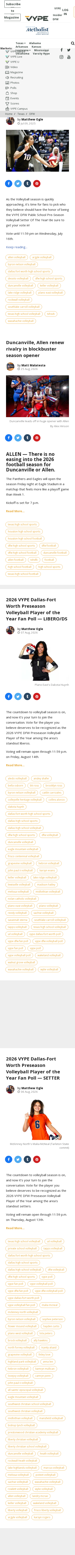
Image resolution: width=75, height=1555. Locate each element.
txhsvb (51, 314)
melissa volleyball (18, 891)
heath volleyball (49, 1453)
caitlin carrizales (51, 792)
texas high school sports (22, 524)
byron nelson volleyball (21, 264)
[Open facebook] (61, 50)
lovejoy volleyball (18, 1376)
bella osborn (15, 785)
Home (8, 114)
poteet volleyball (45, 1475)
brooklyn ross (54, 785)
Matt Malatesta (33, 365)
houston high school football (25, 538)
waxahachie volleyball (21, 321)
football (49, 560)
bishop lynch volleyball (21, 1425)
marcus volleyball (54, 1467)
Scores (14, 103)
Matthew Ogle (32, 119)
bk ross (34, 785)
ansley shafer (41, 778)
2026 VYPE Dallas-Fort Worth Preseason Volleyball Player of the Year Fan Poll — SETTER (33, 1068)
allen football (16, 560)
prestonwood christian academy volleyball (33, 1432)
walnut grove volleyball (21, 962)
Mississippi (41, 50)
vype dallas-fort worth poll (45, 934)
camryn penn (43, 1376)
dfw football (49, 545)
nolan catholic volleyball (22, 898)
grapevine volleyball (20, 863)
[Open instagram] (61, 57)
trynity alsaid (48, 1347)
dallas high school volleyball (24, 828)
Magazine (16, 72)
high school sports (49, 567)
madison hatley (46, 884)
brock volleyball (17, 1340)
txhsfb (34, 560)
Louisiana (22, 50)
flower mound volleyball (22, 1326)
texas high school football (23, 574)
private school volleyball (22, 1248)
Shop (13, 93)
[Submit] (73, 43)
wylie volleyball (49, 969)
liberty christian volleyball (23, 1439)
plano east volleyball (50, 292)
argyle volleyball (41, 257)
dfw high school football (22, 552)
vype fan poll (15, 948)
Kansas (36, 46)
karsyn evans (47, 870)
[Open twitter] (68, 50)
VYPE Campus (19, 108)
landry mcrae (40, 1496)
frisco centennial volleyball (23, 856)
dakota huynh (16, 807)
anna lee (48, 1361)
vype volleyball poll (19, 955)
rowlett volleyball (18, 1489)
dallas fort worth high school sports (29, 271)
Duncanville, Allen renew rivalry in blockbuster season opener (35, 348)
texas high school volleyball (24, 314)
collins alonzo (57, 799)
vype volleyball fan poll (21, 1305)
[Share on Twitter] (18, 183)
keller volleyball (49, 285)
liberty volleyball (17, 1510)
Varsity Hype (41, 53)
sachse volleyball (44, 913)
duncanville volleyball (20, 285)
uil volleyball (15, 934)
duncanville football (55, 552)
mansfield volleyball (51, 1418)
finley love (44, 1354)
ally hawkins (41, 1340)
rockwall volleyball (19, 299)
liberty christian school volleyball (27, 1446)
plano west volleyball (20, 1333)
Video (14, 67)
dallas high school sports (23, 821)
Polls (13, 88)
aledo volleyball (17, 778)
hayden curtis (51, 1326)
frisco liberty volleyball (47, 1510)
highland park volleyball (22, 1361)
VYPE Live (16, 56)
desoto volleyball (18, 278)
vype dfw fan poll (18, 941)
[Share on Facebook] (8, 183)
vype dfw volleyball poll (49, 941)
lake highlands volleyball (22, 1467)
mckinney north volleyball (23, 1312)
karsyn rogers (42, 1517)
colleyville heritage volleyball (25, 799)
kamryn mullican (45, 1368)
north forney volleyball (21, 1347)
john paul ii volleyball (20, 870)
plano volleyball (48, 906)
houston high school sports (24, 531)
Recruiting (16, 77)
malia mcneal (50, 1305)
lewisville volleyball (19, 884)
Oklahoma (22, 53)
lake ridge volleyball (19, 292)
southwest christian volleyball (25, 1411)
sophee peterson (52, 1319)
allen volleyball (16, 257)
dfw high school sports (48, 278)
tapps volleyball (17, 927)
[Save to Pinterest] (36, 183)
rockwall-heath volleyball (22, 1460)
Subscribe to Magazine (12, 10)
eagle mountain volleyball (23, 849)
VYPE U (14, 62)
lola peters (46, 1333)
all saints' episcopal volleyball (25, 1390)
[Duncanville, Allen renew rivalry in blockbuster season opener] (37, 396)
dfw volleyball (50, 835)
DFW (32, 114)
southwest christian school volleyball (29, 1404)
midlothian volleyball (48, 891)
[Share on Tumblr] (27, 183)
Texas (20, 43)
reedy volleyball (17, 913)
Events (14, 98)
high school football (19, 567)
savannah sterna (17, 920)
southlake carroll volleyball (24, 307)
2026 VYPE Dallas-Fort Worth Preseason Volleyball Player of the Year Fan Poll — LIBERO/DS (36, 609)
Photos (14, 82)
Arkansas (22, 46)
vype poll (35, 948)
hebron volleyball (49, 863)
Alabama (35, 43)
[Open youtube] (68, 57)
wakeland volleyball (49, 955)
